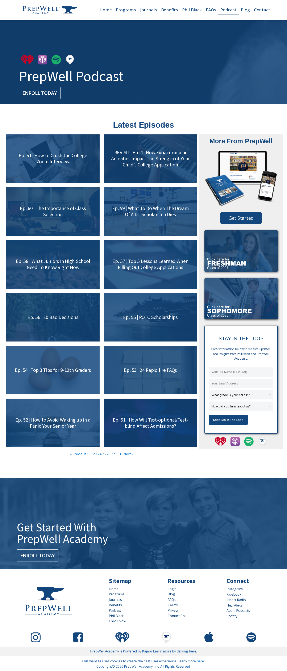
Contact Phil (177, 615)
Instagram (234, 589)
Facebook (233, 594)
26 (108, 454)
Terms (173, 605)
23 (95, 454)
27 (113, 454)
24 (99, 454)
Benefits (169, 10)
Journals (148, 10)
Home (106, 10)
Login (172, 589)
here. (201, 661)
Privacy (173, 610)
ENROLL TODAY (39, 93)
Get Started (241, 218)
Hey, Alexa (234, 605)
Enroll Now (117, 621)
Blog (245, 10)
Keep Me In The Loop (228, 420)
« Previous (78, 454)
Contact (262, 10)
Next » (128, 454)
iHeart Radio (236, 599)
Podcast (228, 10)
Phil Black (192, 10)
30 (121, 454)
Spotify (231, 616)
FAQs (211, 10)
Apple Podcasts (238, 610)
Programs (126, 10)
